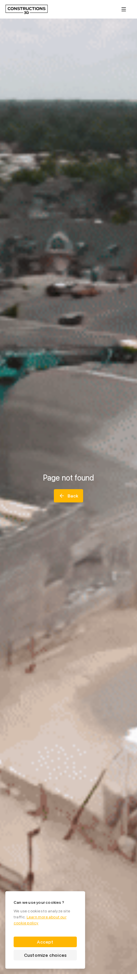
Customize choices (45, 955)
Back (73, 495)
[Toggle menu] (124, 9)
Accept (45, 942)
